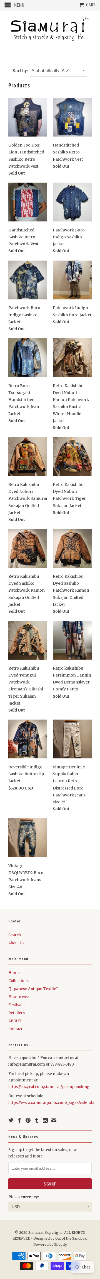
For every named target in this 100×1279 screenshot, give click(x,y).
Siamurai (35, 1232)
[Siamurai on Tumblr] (36, 1120)
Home (14, 972)
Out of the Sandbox (71, 1238)
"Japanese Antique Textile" (33, 989)
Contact (15, 1029)
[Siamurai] (50, 28)
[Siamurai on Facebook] (19, 1120)
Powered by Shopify (50, 1244)
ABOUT (15, 1021)
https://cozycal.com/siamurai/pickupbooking (48, 1086)
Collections (18, 980)
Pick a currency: (23, 1197)
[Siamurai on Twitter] (10, 1120)
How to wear (19, 997)
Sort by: (21, 71)
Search (14, 935)
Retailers (16, 1013)
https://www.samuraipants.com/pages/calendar (52, 1102)
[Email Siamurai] (53, 1120)
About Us (16, 943)
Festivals (16, 1005)
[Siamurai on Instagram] (45, 1120)
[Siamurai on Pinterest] (28, 1120)
